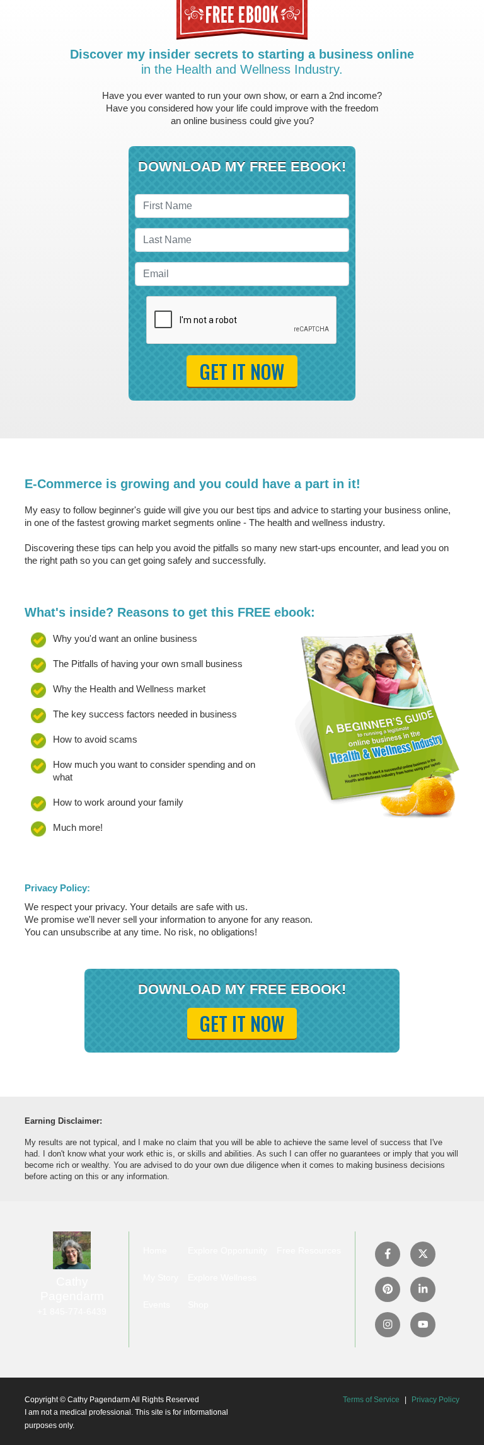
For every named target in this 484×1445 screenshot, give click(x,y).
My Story (160, 1277)
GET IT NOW (242, 371)
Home (155, 1250)
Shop (198, 1305)
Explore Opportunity (227, 1250)
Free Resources (309, 1250)
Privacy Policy (435, 1399)
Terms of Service (371, 1399)
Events (156, 1305)
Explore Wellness (222, 1277)
